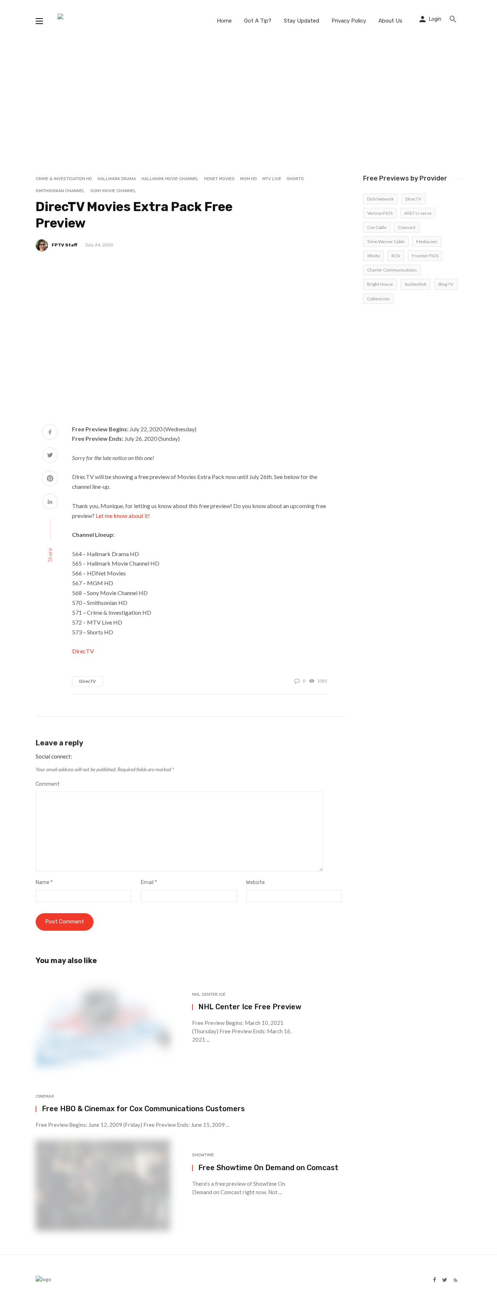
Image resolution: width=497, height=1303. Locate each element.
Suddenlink (415, 284)
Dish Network (380, 199)
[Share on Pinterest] (50, 479)
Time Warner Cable (386, 241)
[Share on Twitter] (50, 455)
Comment (48, 784)
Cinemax (45, 1096)
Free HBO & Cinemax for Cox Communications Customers (143, 1108)
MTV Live (271, 178)
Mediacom (426, 241)
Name (44, 882)
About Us (390, 20)
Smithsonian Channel (60, 190)
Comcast (407, 227)
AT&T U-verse (418, 213)
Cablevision (378, 298)
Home (224, 20)
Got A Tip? (257, 20)
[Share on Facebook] (50, 432)
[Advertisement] (248, 96)
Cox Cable (376, 227)
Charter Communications (392, 270)
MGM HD (248, 178)
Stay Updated (301, 20)
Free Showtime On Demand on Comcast (268, 1167)
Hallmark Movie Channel (170, 178)
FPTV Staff (64, 244)
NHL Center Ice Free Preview (249, 1006)
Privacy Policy (348, 20)
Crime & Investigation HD (64, 178)
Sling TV (445, 284)
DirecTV (83, 650)
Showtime (203, 1154)
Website (255, 882)
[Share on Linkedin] (50, 502)
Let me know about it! (123, 515)
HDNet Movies (219, 178)
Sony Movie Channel (113, 190)
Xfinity (373, 255)
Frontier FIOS (425, 255)
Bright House (380, 284)
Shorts (295, 178)
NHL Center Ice (209, 994)
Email (149, 882)
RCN (395, 255)
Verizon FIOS (380, 213)
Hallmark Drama (117, 178)
